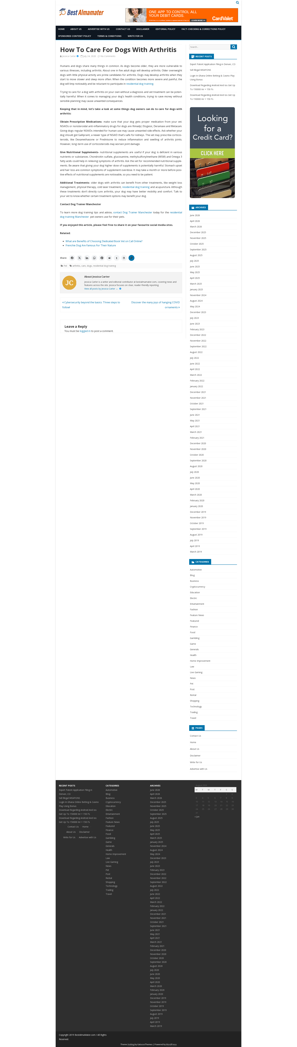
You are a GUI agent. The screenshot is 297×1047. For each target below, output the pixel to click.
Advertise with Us (99, 29)
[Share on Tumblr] (117, 258)
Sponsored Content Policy (74, 36)
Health (193, 655)
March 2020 (196, 494)
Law (192, 666)
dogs (89, 265)
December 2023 (198, 312)
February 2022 (197, 380)
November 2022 (198, 340)
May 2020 (195, 483)
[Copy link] (131, 258)
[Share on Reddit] (109, 258)
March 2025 (196, 283)
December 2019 (198, 511)
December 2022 (198, 334)
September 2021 (198, 409)
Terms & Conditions (109, 36)
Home (61, 29)
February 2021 (197, 437)
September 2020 (198, 460)
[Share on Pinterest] (102, 258)
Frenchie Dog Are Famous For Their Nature (91, 245)
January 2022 (196, 386)
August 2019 (196, 534)
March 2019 (196, 551)
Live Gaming (196, 672)
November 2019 (198, 517)
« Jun (197, 816)
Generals (194, 649)
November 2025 (198, 238)
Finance (194, 626)
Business (194, 580)
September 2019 (198, 528)
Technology (196, 706)
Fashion (194, 609)
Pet (65, 265)
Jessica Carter (69, 56)
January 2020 (196, 506)
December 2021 (198, 392)
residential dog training (139, 83)
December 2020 (198, 443)
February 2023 (197, 329)
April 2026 (195, 221)
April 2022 (195, 369)
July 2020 (194, 471)
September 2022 (198, 346)
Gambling (194, 638)
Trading (194, 712)
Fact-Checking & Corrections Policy (203, 29)
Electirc (193, 598)
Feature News (197, 615)
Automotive (196, 569)
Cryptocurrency (197, 586)
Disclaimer (142, 29)
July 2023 (194, 317)
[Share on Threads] (124, 258)
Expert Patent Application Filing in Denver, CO (212, 64)
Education (195, 592)
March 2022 (196, 374)
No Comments (108, 56)
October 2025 (197, 243)
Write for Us (135, 36)
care (83, 265)
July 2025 (194, 260)
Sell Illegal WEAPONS (200, 69)
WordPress (171, 1044)
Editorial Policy (165, 29)
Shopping (194, 700)
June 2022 (195, 363)
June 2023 (195, 323)
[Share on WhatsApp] (94, 258)
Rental (193, 695)
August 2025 (196, 255)
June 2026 (195, 215)
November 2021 (198, 397)
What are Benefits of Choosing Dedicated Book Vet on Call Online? (104, 241)
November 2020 (198, 449)
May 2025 (195, 272)
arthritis (76, 265)
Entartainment (197, 603)
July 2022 (194, 357)
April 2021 (195, 426)
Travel (193, 717)
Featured (194, 620)
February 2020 (197, 500)
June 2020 (195, 477)
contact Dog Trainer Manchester (132, 212)
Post (192, 689)
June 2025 (195, 266)
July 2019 (194, 540)
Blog (192, 575)
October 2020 (197, 454)
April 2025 (195, 277)
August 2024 (196, 300)
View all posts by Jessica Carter (101, 288)
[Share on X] (79, 258)
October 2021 (197, 403)
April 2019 (195, 546)
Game (193, 643)
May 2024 (195, 306)
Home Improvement (200, 660)
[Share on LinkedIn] (87, 258)
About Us (76, 29)
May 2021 (195, 420)
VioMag (130, 1044)
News (193, 678)
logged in (85, 331)
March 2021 (196, 432)
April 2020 (195, 489)
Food (192, 632)
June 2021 (195, 414)
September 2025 (198, 249)
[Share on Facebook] (72, 258)
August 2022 (196, 352)
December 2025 (198, 232)
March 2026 (196, 226)
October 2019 (197, 523)
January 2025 (196, 289)
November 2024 (198, 295)
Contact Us (123, 29)
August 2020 (196, 466)
